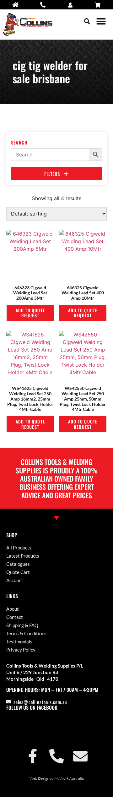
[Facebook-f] (32, 756)
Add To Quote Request (30, 313)
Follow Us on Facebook (31, 707)
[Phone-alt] (56, 756)
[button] (87, 21)
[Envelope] (80, 756)
